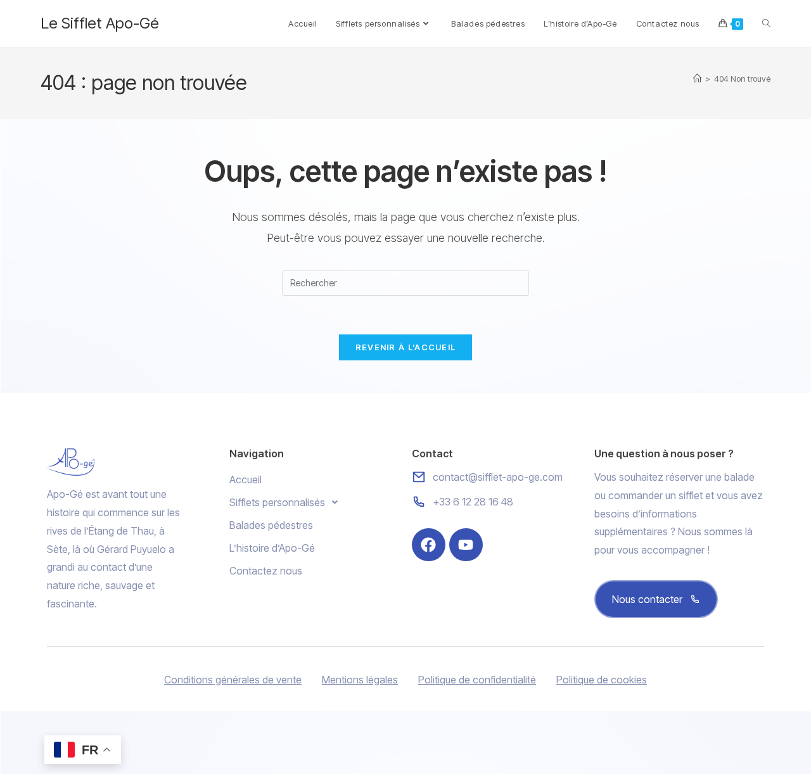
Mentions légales (360, 679)
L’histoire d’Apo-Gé (272, 548)
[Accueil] (697, 78)
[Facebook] (428, 545)
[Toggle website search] (766, 23)
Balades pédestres (271, 525)
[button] (314, 502)
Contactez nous (265, 570)
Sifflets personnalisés (277, 502)
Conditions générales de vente (233, 679)
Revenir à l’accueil (405, 347)
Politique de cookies (601, 679)
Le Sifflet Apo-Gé (100, 23)
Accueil (245, 479)
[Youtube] (466, 545)
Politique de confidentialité (477, 679)
